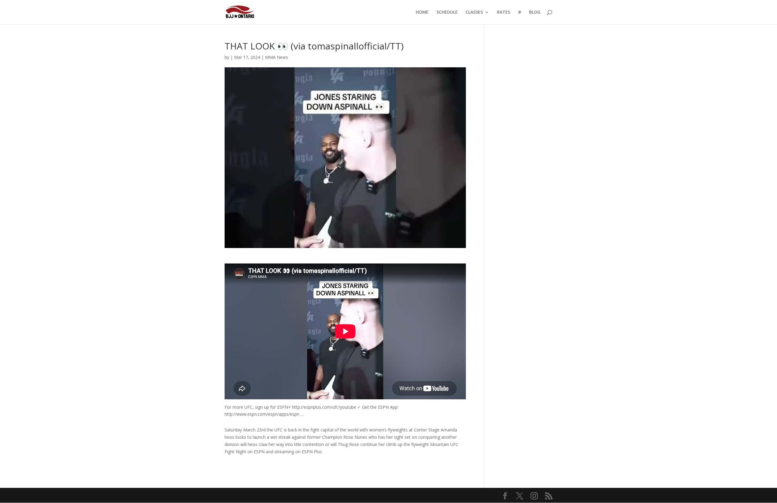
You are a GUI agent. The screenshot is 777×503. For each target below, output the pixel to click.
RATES (503, 12)
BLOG (534, 12)
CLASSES (474, 12)
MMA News (276, 57)
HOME (422, 12)
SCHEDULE (447, 12)
